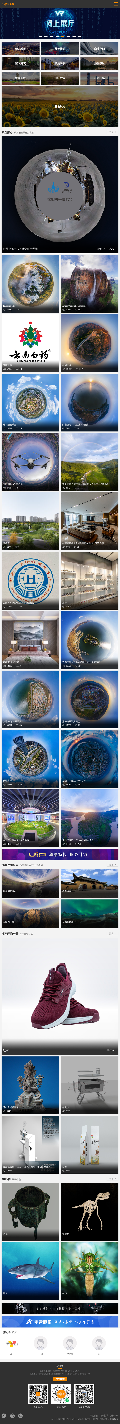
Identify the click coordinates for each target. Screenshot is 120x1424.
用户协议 (104, 1415)
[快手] (13, 1415)
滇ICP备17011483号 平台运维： (94, 1419)
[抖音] (5, 1415)
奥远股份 (114, 1419)
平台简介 (94, 1415)
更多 (111, 132)
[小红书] (21, 1415)
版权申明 (114, 1415)
